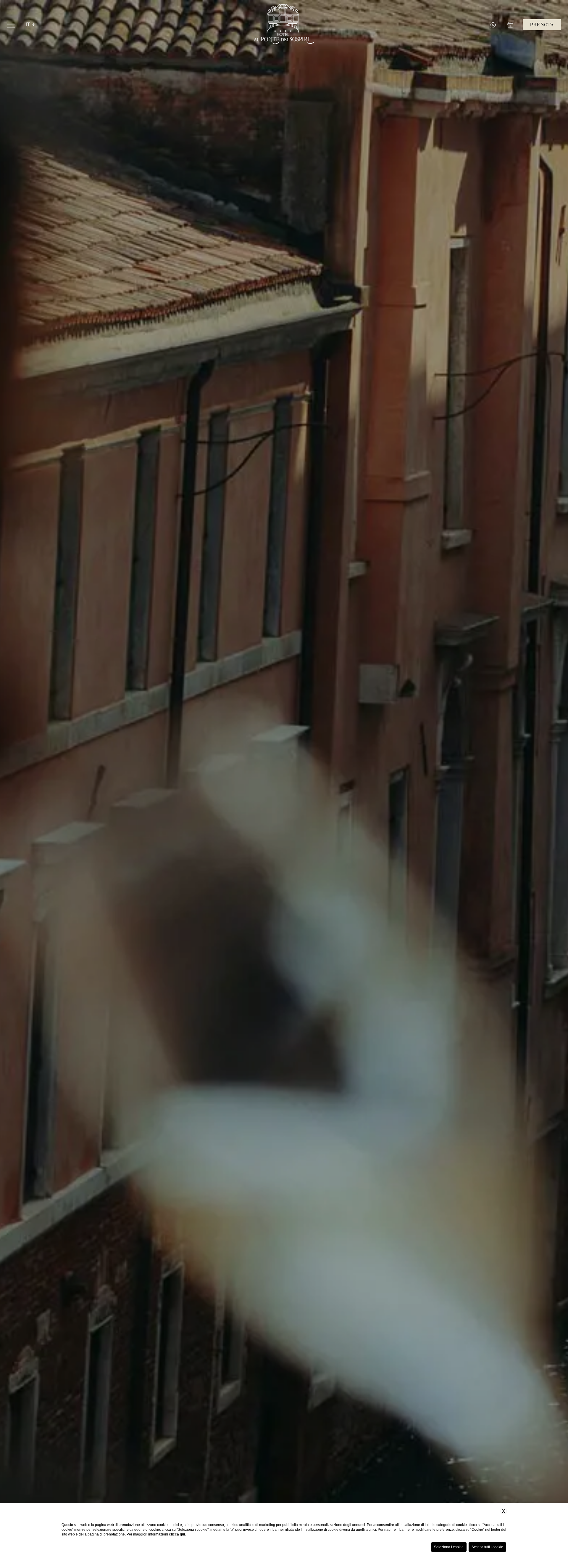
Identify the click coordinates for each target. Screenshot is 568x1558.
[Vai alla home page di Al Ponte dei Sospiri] (284, 24)
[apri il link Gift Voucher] (511, 25)
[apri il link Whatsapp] (494, 25)
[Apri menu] (11, 25)
